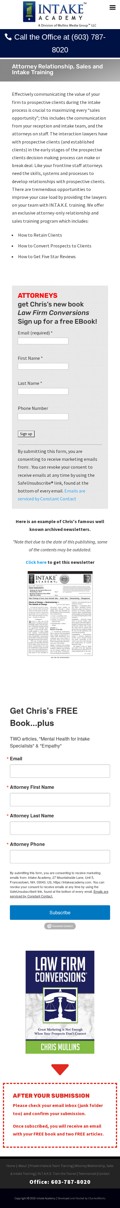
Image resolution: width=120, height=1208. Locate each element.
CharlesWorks (96, 1198)
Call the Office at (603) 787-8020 (60, 43)
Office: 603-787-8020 (60, 1181)
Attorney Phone (27, 844)
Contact (104, 1173)
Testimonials (87, 1173)
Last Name (30, 383)
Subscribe (60, 912)
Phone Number (33, 408)
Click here (36, 562)
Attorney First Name (32, 787)
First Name (30, 358)
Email (16, 758)
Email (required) (35, 333)
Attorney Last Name (32, 815)
